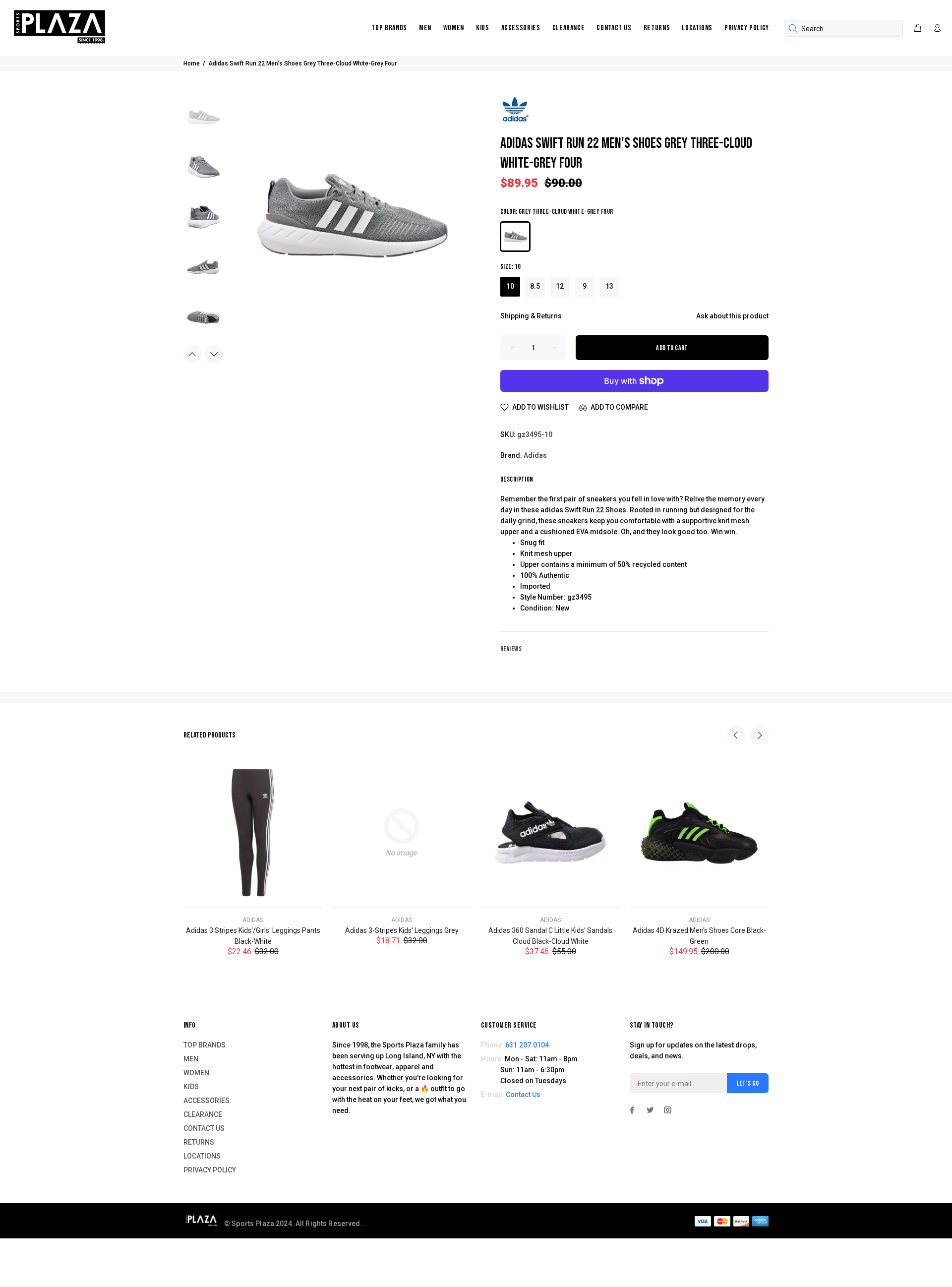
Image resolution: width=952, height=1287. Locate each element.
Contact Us (523, 1095)
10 (510, 286)
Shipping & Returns (531, 316)
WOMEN (453, 28)
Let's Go (748, 1083)
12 (560, 286)
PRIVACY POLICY (746, 28)
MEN (425, 28)
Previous (192, 354)
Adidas (535, 455)
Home (191, 63)
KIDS (482, 28)
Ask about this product (732, 316)
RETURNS (657, 28)
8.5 (535, 286)
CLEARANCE (568, 28)
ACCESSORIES (520, 28)
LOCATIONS (697, 28)
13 (609, 286)
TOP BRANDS (389, 28)
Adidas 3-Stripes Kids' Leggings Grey (402, 930)
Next (213, 354)
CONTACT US (613, 28)
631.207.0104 (527, 1045)
